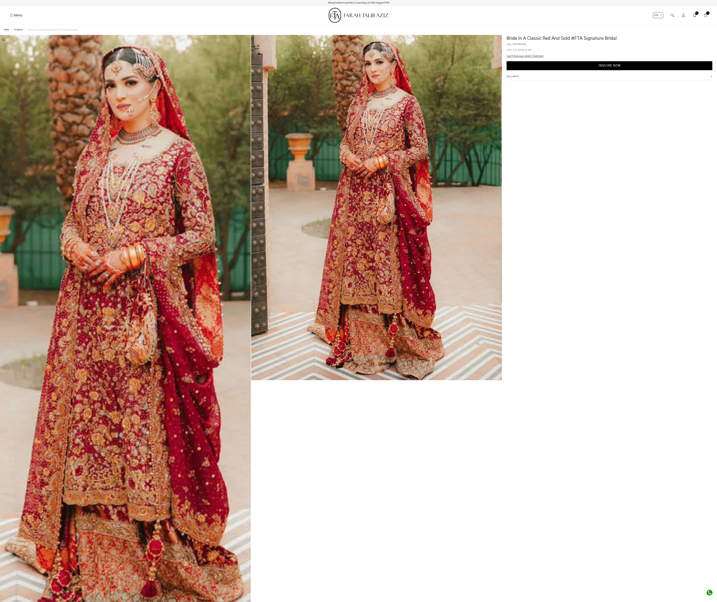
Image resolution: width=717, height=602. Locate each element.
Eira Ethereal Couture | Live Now (358, 3)
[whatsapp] (709, 592)
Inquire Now (609, 65)
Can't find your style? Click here (525, 56)
